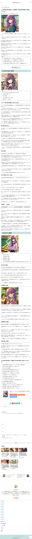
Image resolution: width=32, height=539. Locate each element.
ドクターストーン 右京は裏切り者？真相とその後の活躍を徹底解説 (14, 465)
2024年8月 (2, 506)
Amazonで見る (21, 394)
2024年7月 (2, 507)
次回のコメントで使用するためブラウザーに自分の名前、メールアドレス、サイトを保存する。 (15, 434)
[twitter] (11, 403)
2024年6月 (2, 509)
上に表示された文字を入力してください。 (7, 437)
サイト (2, 431)
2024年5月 (2, 511)
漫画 (6, 406)
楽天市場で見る (13, 394)
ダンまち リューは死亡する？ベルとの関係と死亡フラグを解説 (5, 454)
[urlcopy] (21, 403)
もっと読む (16, 498)
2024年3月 (2, 514)
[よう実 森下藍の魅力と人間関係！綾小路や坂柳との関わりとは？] (17, 403)
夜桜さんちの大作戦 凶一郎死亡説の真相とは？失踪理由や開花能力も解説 (5, 466)
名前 (3, 424)
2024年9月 (2, 504)
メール (3, 427)
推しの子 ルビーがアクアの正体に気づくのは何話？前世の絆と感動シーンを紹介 (14, 454)
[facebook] (13, 403)
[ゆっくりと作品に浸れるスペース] (16, 2)
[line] (19, 403)
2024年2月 (2, 515)
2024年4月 (2, 512)
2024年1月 (2, 517)
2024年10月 (2, 502)
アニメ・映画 (3, 406)
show (19, 67)
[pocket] (15, 403)
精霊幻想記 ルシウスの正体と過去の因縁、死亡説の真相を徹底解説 (23, 454)
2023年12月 (2, 519)
